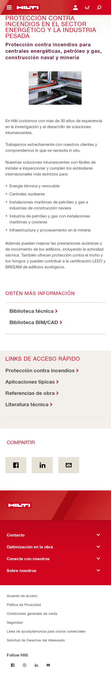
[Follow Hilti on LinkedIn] (36, 665)
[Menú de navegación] (9, 7)
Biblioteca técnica (31, 311)
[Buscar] (99, 7)
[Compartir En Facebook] (15, 465)
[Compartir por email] (68, 465)
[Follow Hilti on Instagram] (24, 665)
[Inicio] (27, 7)
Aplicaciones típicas (30, 381)
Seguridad (15, 622)
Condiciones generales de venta (32, 613)
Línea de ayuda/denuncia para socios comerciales (46, 631)
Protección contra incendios (40, 370)
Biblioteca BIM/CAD (33, 322)
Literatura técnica (26, 404)
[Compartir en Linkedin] (42, 465)
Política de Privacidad (24, 604)
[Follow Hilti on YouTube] (48, 665)
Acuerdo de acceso (22, 596)
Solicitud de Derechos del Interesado (36, 640)
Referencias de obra (30, 393)
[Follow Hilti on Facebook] (13, 665)
